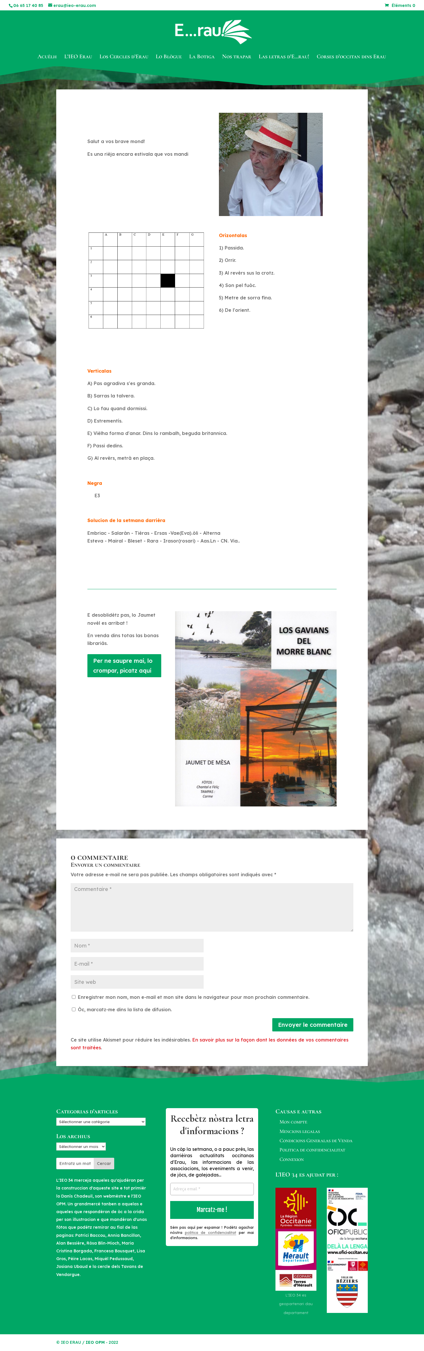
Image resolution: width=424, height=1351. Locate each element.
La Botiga (202, 57)
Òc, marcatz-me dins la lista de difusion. (124, 1009)
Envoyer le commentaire (313, 1024)
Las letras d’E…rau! (284, 57)
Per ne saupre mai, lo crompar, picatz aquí (123, 665)
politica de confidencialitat (210, 1232)
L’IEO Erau (78, 57)
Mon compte (293, 1122)
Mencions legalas (299, 1131)
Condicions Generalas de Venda (315, 1140)
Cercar (104, 1163)
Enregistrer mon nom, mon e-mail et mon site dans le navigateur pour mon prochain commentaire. (193, 997)
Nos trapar (236, 57)
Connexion (291, 1159)
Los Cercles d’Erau (124, 57)
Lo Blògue (169, 57)
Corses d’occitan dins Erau (351, 57)
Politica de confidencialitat (312, 1150)
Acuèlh (47, 57)
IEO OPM (95, 1342)
